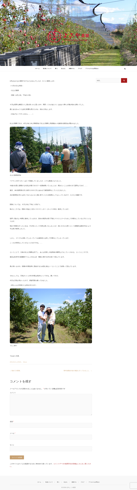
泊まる (63, 68)
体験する (72, 68)
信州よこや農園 (18, 67)
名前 (12, 421)
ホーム (37, 68)
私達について (47, 68)
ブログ (80, 68)
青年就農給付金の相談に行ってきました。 (78, 370)
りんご (25, 361)
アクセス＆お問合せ (92, 68)
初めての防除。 (15, 370)
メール (12, 433)
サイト (12, 445)
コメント (13, 392)
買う (56, 68)
